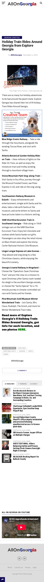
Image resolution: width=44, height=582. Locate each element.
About (10, 567)
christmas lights (9, 351)
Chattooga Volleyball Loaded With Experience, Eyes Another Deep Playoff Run (27, 408)
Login (34, 567)
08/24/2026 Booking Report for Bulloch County (26, 457)
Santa (30, 351)
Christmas (22, 348)
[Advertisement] (22, 487)
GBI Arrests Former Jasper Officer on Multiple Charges (27, 433)
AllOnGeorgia (16, 55)
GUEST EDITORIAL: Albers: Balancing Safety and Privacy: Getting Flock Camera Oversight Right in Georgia (26, 447)
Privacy (27, 567)
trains (5, 354)
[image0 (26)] (22, 136)
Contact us (19, 567)
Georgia (22, 351)
